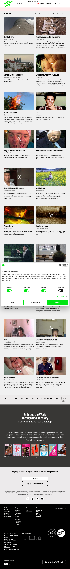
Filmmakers (29, 511)
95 (48, 398)
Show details (61, 297)
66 (27, 398)
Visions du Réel (61, 456)
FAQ (37, 511)
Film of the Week (18, 514)
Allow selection (35, 302)
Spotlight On (17, 510)
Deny (12, 302)
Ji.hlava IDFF (52, 457)
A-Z (27, 510)
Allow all (57, 302)
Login (55, 3)
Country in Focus (18, 523)
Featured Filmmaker (18, 520)
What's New (17, 517)
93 (41, 398)
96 (51, 398)
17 (10, 398)
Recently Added (52, 13)
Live (37, 3)
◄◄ (63, 401)
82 (33, 398)
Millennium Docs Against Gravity (26, 457)
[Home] (9, 3)
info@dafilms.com (14, 549)
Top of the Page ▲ (60, 508)
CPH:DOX (6, 456)
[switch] (26, 290)
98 (57, 398)
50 (22, 398)
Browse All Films (39, 13)
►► (63, 398)
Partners (6, 513)
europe (36, 1)
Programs (48, 3)
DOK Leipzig (34, 457)
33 (16, 398)
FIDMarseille (43, 457)
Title (62, 13)
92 (38, 398)
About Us (7, 511)
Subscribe (39, 510)
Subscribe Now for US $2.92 (54, 562)
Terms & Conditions (7, 515)
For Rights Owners (39, 515)
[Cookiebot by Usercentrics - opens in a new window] (60, 265)
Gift (37, 513)
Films (42, 3)
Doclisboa (15, 457)
